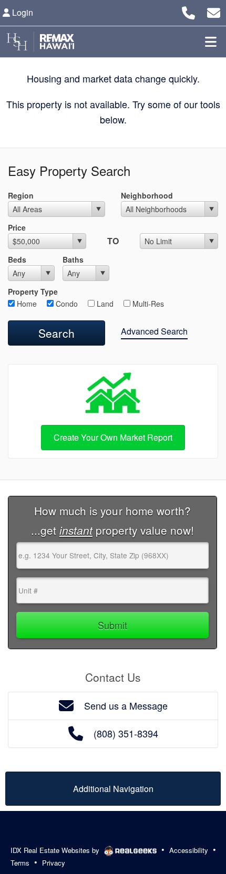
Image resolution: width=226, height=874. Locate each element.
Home (26, 303)
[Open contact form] (213, 11)
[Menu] (210, 41)
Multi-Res (147, 303)
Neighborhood (147, 195)
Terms (20, 863)
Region (21, 195)
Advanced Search (154, 331)
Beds (17, 259)
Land (104, 303)
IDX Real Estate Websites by (56, 850)
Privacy (53, 863)
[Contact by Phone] (188, 11)
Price (17, 227)
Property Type (33, 291)
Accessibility (188, 850)
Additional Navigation (113, 789)
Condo (66, 303)
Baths (73, 259)
